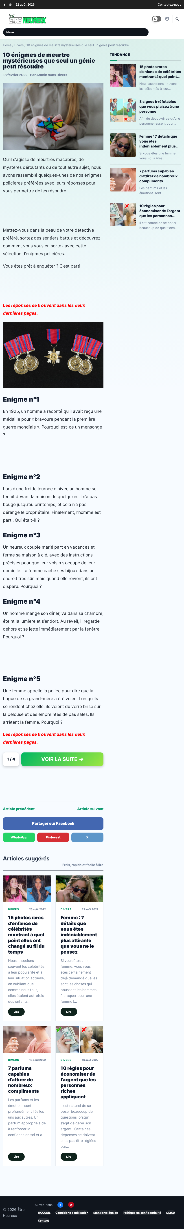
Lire (16, 1011)
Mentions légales (105, 1212)
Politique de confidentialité (142, 1212)
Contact (43, 1220)
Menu (10, 32)
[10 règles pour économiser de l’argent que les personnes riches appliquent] (79, 1039)
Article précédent (19, 809)
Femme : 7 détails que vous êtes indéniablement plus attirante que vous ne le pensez (79, 934)
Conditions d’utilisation (71, 1212)
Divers (19, 45)
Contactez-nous (169, 4)
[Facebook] (4, 4)
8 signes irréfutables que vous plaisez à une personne (159, 106)
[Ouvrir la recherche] (177, 19)
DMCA (170, 1212)
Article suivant (90, 809)
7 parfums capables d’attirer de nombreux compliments (23, 1079)
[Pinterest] (10, 4)
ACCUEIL (44, 1212)
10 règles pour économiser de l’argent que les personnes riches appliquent (78, 1082)
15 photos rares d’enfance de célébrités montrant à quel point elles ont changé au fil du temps (26, 934)
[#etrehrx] (167, 19)
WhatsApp (19, 837)
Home (7, 45)
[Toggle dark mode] (156, 19)
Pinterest (53, 837)
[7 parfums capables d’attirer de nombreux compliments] (27, 1039)
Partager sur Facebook (53, 823)
